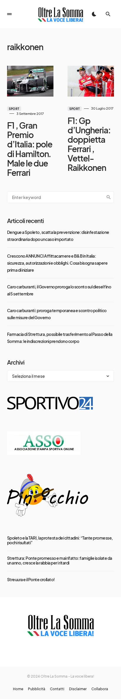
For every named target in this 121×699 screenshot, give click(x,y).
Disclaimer (78, 689)
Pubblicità (36, 689)
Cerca (109, 197)
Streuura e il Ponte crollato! (31, 579)
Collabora (99, 689)
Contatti (57, 689)
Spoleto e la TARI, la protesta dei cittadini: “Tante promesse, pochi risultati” (60, 540)
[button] (9, 14)
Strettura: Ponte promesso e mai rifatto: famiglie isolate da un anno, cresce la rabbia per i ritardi (59, 560)
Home (18, 689)
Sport (14, 108)
